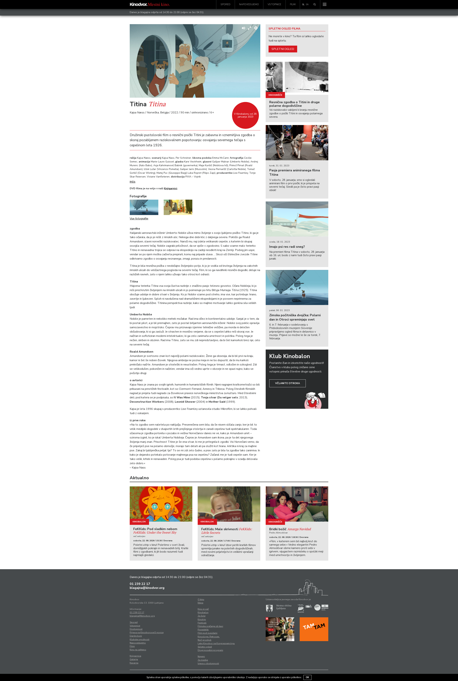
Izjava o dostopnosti (208, 663)
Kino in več (203, 609)
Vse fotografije (139, 219)
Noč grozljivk (204, 640)
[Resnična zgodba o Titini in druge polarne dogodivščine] (297, 77)
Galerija (134, 659)
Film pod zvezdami (207, 633)
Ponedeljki (203, 629)
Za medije (203, 660)
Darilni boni (136, 636)
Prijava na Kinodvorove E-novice (147, 632)
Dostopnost (136, 629)
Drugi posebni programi (210, 650)
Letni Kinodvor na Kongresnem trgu (216, 643)
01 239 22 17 (140, 584)
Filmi (293, 4)
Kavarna (134, 663)
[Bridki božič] (297, 504)
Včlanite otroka (287, 383)
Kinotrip (202, 619)
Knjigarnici (170, 188)
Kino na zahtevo (138, 649)
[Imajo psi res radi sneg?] (297, 219)
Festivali (202, 622)
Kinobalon (139, 521)
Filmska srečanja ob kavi (210, 626)
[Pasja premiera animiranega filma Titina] (297, 142)
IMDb (132, 182)
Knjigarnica (135, 656)
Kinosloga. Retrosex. (209, 636)
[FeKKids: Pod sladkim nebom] (161, 504)
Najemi (201, 656)
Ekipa (200, 602)
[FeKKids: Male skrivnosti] (229, 504)
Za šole (201, 615)
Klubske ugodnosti (139, 639)
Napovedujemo (249, 4)
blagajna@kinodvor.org (147, 588)
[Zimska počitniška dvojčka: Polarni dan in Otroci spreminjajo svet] (297, 287)
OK (307, 677)
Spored (225, 4)
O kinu (201, 599)
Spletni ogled (283, 49)
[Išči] (314, 4)
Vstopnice (274, 4)
